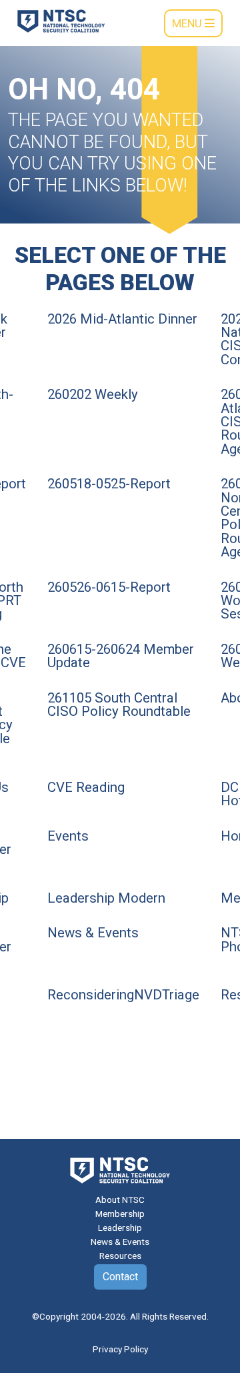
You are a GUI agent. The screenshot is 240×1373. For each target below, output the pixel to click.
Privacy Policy (120, 1349)
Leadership (120, 1227)
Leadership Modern (106, 898)
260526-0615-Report (109, 587)
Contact (120, 1276)
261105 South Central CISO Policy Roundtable (119, 704)
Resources (120, 1255)
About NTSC (120, 1199)
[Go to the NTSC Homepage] (61, 20)
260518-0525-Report (109, 484)
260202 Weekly (92, 394)
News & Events (93, 933)
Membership (120, 1213)
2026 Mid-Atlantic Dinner (122, 319)
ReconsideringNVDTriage (123, 995)
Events (68, 836)
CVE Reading (86, 787)
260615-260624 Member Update (120, 655)
